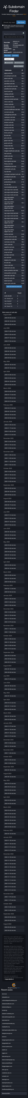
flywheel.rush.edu (9, 130)
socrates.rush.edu (9, 255)
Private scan (14, 26)
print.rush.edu (8, 179)
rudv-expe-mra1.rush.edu (11, 190)
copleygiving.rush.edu (10, 115)
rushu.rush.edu (8, 244)
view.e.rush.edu (8, 265)
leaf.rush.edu (7, 153)
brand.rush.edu (8, 91)
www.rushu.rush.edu (10, 283)
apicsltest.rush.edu (9, 83)
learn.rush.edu (8, 159)
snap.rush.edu (8, 252)
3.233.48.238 (8, 296)
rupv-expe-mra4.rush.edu (11, 216)
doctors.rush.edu (8, 122)
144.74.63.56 (8, 304)
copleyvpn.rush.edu (9, 117)
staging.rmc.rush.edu (10, 260)
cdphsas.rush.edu (9, 96)
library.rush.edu (8, 164)
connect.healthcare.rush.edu (12, 109)
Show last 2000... (6, 1093)
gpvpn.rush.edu (8, 140)
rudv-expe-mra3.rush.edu (11, 192)
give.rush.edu (8, 138)
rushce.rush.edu (8, 234)
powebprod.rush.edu (10, 177)
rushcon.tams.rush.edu (10, 237)
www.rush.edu (8, 281)
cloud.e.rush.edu (8, 104)
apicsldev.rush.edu (9, 81)
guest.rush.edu (8, 143)
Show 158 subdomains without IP (14, 286)
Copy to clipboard (19, 66)
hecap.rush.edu (8, 146)
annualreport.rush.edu (10, 76)
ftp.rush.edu (7, 135)
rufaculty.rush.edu (9, 210)
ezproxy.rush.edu (9, 127)
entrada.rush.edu (9, 125)
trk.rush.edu (7, 262)
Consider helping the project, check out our (14, 15)
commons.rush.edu (9, 107)
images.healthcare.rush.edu (12, 151)
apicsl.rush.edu (8, 78)
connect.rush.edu (9, 112)
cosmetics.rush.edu (9, 120)
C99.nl (18, 988)
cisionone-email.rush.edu (11, 99)
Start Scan (21, 22)
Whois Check (7, 55)
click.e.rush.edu (8, 102)
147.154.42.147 (8, 298)
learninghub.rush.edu (10, 161)
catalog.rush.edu (8, 94)
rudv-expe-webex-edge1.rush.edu (9, 198)
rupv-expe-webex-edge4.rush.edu (9, 226)
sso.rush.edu (7, 257)
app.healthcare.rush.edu (11, 86)
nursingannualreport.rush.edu (12, 174)
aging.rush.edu (8, 73)
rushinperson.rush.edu (10, 239)
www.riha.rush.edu (9, 278)
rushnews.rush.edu (9, 242)
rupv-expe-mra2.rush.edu (11, 213)
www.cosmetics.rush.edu (11, 270)
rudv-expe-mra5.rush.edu (11, 195)
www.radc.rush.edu (9, 275)
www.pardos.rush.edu (10, 273)
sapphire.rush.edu (9, 247)
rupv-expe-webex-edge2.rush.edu (9, 222)
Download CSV (9, 62)
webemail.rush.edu (9, 268)
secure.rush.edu (8, 250)
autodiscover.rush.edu (10, 89)
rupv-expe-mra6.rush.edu (11, 218)
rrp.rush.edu (7, 184)
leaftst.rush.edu (8, 156)
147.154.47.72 (8, 306)
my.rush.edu (7, 171)
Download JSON (19, 62)
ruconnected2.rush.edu (10, 187)
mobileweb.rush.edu (9, 169)
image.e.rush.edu (9, 148)
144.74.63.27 (8, 301)
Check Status (15, 55)
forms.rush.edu (8, 133)
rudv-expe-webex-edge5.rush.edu (9, 207)
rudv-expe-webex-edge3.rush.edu (9, 203)
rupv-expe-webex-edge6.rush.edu (9, 230)
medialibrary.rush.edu (10, 166)
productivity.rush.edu (10, 182)
